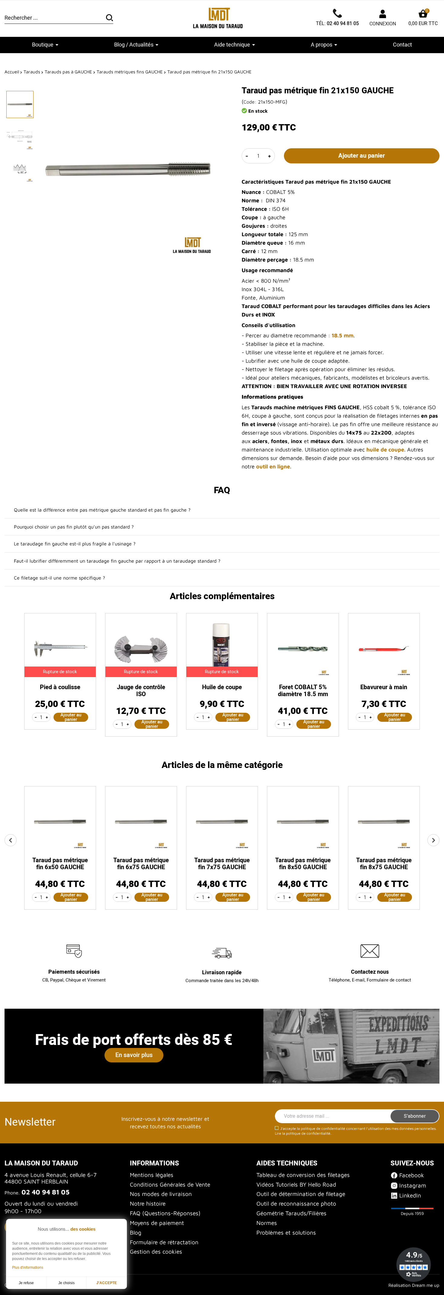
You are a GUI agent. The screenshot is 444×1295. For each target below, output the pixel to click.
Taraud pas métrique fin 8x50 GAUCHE (303, 864)
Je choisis (66, 1283)
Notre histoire (148, 1203)
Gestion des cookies (156, 1251)
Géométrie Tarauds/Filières (291, 1213)
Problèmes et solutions (286, 1232)
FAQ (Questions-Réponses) (165, 1213)
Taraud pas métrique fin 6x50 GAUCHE (60, 864)
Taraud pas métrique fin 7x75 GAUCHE (222, 864)
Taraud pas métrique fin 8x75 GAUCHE (384, 864)
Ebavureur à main (383, 687)
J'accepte (106, 1283)
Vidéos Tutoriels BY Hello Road (296, 1184)
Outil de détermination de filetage (300, 1194)
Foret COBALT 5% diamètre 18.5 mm (303, 691)
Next (433, 840)
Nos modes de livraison (161, 1194)
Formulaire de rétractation (164, 1242)
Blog (135, 1232)
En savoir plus (134, 1055)
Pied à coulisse (60, 687)
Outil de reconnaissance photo (296, 1203)
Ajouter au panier (361, 155)
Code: (249, 101)
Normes (266, 1222)
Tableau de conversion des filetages (303, 1174)
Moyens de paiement (157, 1222)
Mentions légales (151, 1174)
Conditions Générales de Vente (170, 1184)
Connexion (382, 23)
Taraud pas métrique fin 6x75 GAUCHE (141, 864)
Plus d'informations (27, 1267)
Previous (11, 840)
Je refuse (26, 1283)
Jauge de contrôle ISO (141, 691)
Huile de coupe (222, 687)
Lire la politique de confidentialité (302, 1133)
